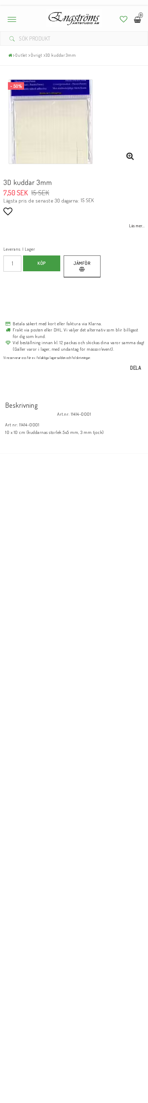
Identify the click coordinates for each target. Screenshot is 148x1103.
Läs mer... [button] (137, 225)
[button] (124, 19)
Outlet (21, 55)
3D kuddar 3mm (60, 55)
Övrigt (36, 55)
